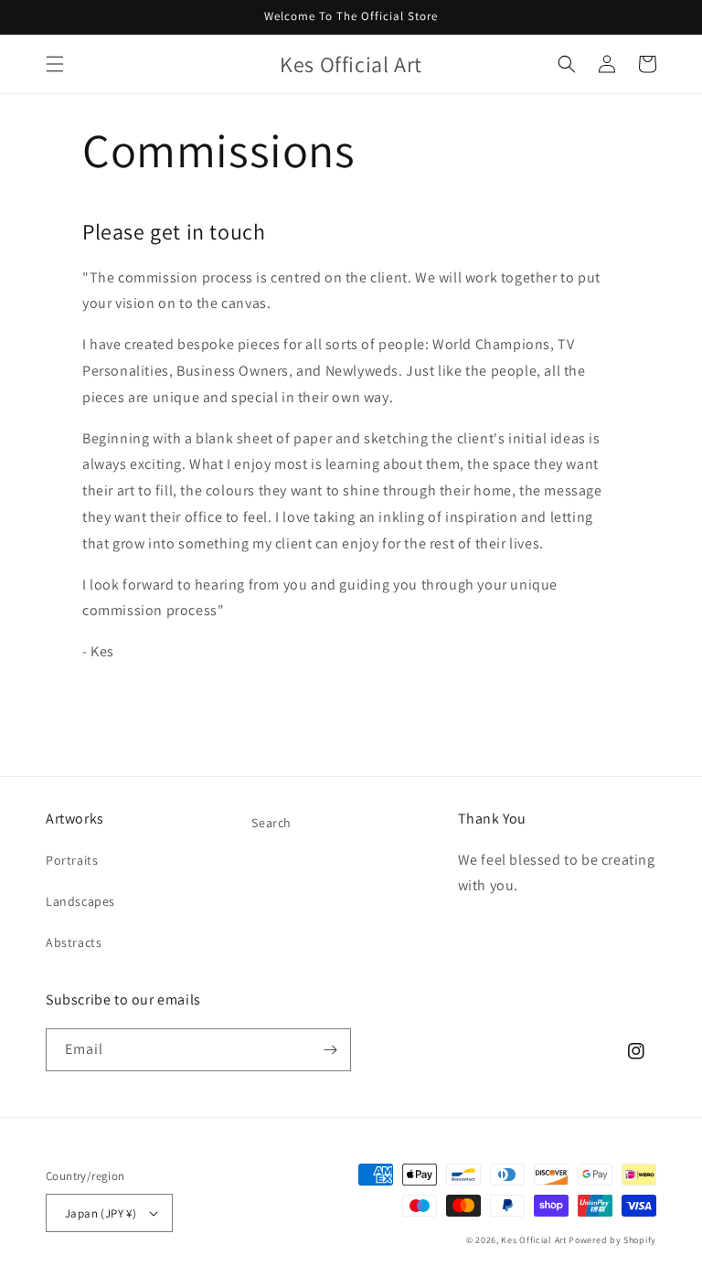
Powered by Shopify (612, 1240)
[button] (55, 64)
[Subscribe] (330, 1049)
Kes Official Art (533, 1240)
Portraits (72, 860)
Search (271, 822)
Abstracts (73, 942)
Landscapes (80, 901)
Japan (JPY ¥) (100, 1213)
